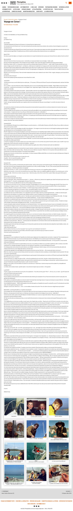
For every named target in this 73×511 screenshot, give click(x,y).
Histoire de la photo (64, 7)
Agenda (4, 7)
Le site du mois (16, 9)
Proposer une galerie (35, 501)
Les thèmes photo (24, 7)
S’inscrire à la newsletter (22, 501)
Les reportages (6, 11)
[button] (66, 3)
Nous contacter (32, 504)
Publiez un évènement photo (8, 501)
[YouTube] (6, 3)
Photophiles (21, 2)
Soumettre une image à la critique (50, 501)
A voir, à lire (34, 7)
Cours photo (39, 11)
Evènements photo (6, 9)
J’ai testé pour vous (48, 9)
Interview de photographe (65, 501)
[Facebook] (2, 3)
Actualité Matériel (36, 9)
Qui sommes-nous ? (41, 504)
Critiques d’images (26, 9)
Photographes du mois (13, 7)
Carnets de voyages (16, 11)
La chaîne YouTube (48, 11)
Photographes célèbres (51, 7)
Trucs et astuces (58, 9)
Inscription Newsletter (29, 11)
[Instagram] (4, 3)
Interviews (41, 7)
